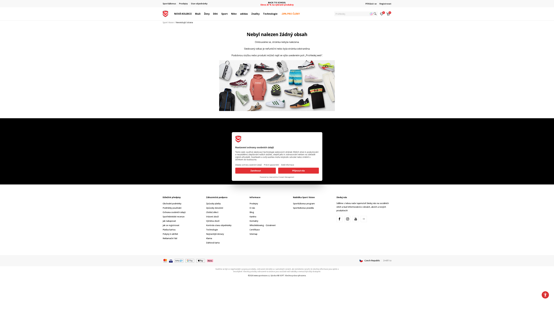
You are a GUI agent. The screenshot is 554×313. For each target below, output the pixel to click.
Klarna (209, 238)
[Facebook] (339, 219)
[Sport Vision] (165, 13)
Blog (252, 212)
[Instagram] (348, 219)
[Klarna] (210, 260)
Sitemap (253, 234)
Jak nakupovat (169, 221)
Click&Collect (212, 212)
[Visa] (171, 260)
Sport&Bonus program (304, 203)
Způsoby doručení (214, 207)
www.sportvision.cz (262, 275)
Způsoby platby (213, 203)
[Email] (364, 219)
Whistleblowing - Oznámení (262, 225)
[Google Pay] (189, 260)
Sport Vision (168, 22)
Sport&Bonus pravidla (303, 207)
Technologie (212, 229)
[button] (193, 14)
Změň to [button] (387, 260)
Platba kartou (169, 229)
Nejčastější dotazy (215, 234)
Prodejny (254, 203)
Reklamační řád (170, 238)
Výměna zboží (212, 221)
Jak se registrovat (171, 225)
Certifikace (255, 229)
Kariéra (253, 216)
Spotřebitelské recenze (174, 216)
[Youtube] (356, 219)
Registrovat (385, 3)
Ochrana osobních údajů (174, 212)
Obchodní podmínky (172, 203)
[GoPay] (179, 260)
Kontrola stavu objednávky (218, 225)
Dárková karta (213, 242)
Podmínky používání (172, 207)
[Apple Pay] (200, 260)
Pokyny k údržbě (170, 234)
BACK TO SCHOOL (277, 2)
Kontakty (254, 221)
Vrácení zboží (212, 216)
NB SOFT (280, 275)
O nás (252, 207)
